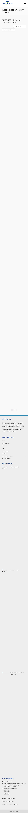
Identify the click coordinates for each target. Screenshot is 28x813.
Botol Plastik (4, 62)
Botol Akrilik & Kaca (6, 443)
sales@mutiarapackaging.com (10, 788)
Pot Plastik (4, 124)
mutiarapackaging (11, 798)
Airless (3, 440)
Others (3, 248)
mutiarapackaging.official (12, 804)
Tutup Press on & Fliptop (7, 455)
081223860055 (7, 791)
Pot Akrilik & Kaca (5, 93)
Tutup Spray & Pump (6, 458)
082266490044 (7, 794)
